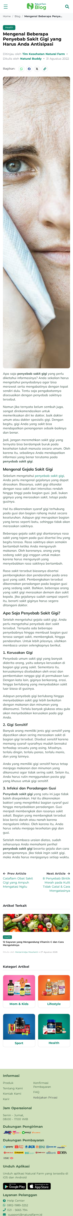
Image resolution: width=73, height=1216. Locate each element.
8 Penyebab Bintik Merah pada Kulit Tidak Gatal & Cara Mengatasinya (56, 885)
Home (7, 16)
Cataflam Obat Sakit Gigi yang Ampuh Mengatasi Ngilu (18, 882)
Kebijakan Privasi (45, 1097)
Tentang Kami (13, 1088)
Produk (8, 1083)
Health (9, 27)
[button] (6, 6)
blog (17, 16)
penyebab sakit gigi (49, 476)
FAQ (36, 1092)
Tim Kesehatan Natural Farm (44, 54)
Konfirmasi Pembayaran (42, 1085)
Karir (6, 1099)
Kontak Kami (12, 1093)
